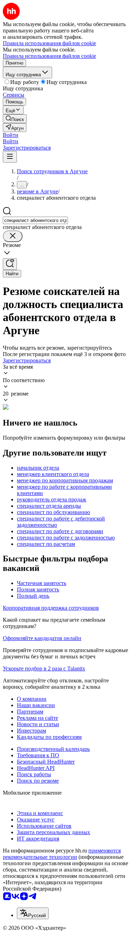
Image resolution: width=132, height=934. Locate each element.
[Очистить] (13, 236)
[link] (15, 118)
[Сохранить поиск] (10, 264)
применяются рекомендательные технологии (62, 854)
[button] (10, 135)
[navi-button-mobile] (10, 157)
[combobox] (35, 220)
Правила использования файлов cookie (49, 56)
